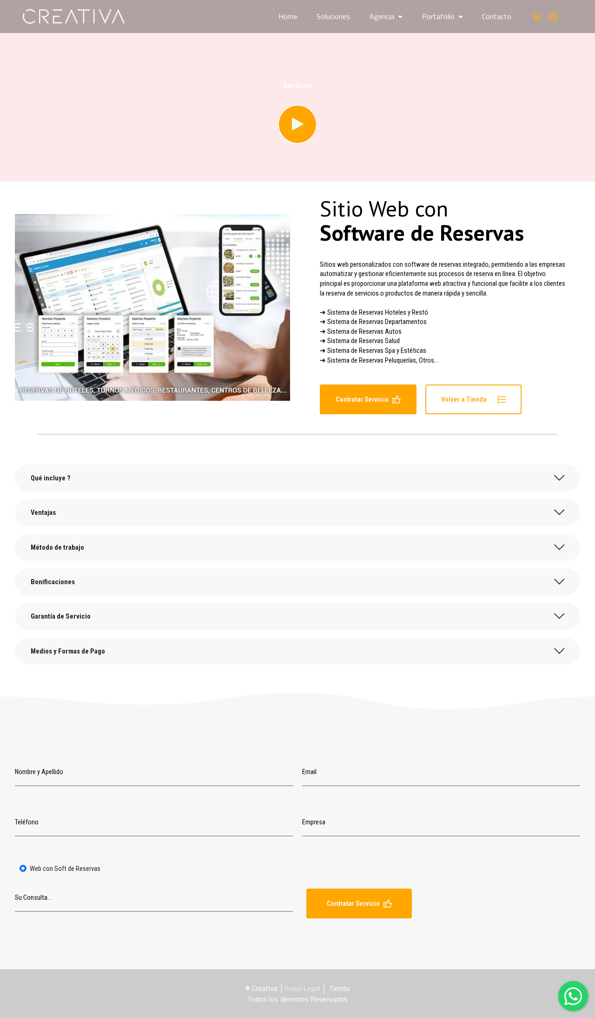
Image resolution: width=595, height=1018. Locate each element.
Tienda (339, 988)
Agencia (382, 16)
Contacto (496, 16)
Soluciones (333, 16)
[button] (297, 478)
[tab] (297, 478)
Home (288, 16)
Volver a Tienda (467, 399)
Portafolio (438, 16)
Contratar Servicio (362, 399)
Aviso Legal (302, 988)
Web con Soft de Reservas (65, 868)
